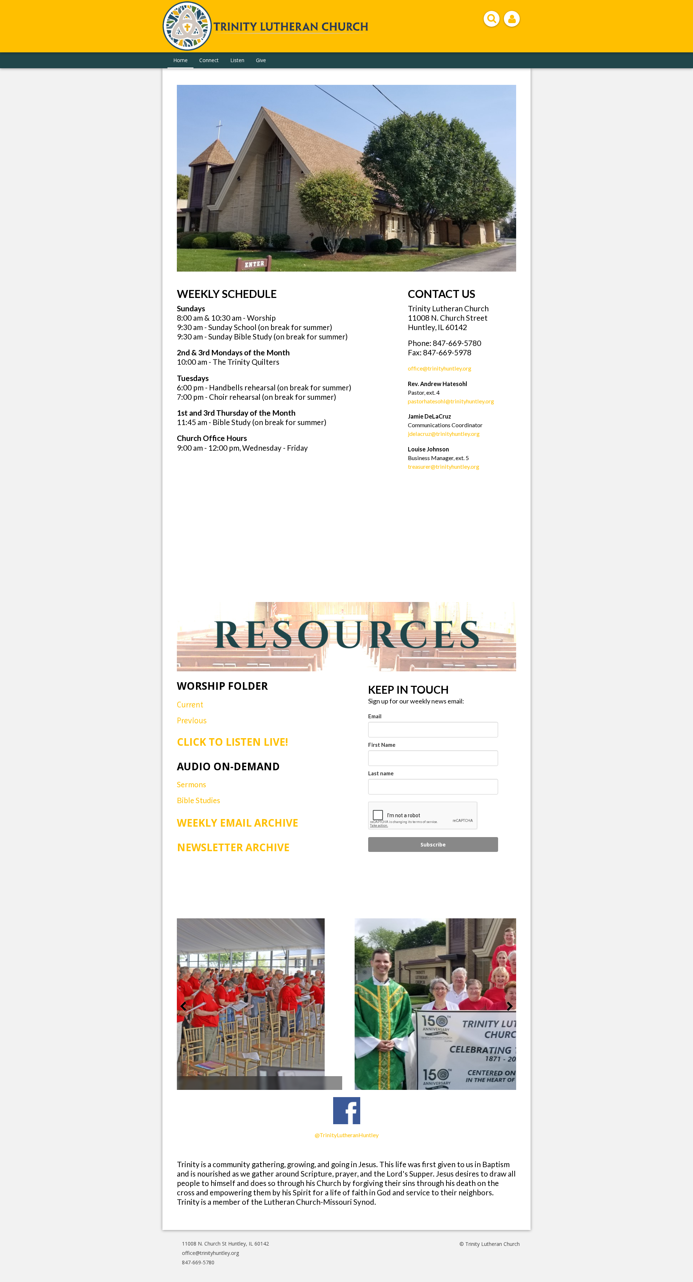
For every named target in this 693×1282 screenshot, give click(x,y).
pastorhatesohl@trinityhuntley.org (451, 401)
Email (375, 716)
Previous (192, 720)
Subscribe (433, 844)
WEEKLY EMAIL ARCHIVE (237, 823)
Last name (381, 773)
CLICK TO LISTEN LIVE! (232, 742)
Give (261, 60)
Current (191, 704)
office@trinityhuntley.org (439, 368)
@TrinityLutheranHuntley (347, 1134)
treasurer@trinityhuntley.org (443, 466)
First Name (382, 744)
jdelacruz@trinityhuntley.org (444, 433)
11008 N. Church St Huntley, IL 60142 (225, 1243)
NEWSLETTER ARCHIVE (233, 847)
